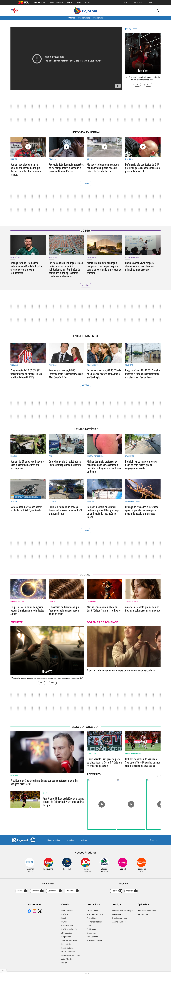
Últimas (71, 18)
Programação (84, 18)
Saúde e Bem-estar (69, 940)
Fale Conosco (92, 936)
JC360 (85, 230)
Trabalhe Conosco (94, 940)
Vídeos (84, 840)
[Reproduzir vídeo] (102, 804)
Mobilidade (66, 944)
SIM (137, 85)
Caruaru (37, 891)
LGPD (89, 925)
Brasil (63, 918)
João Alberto (66, 959)
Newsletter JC (118, 914)
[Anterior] (157, 776)
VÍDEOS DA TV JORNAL (85, 132)
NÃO (148, 85)
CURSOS (69, 2)
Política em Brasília (69, 929)
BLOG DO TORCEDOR (85, 727)
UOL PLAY (77, 2)
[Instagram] (34, 911)
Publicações (92, 929)
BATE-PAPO (138, 2)
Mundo (64, 921)
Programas (98, 18)
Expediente (91, 933)
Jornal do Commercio (147, 910)
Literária (65, 962)
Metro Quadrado (68, 951)
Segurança (66, 936)
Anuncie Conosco (119, 921)
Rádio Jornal (143, 914)
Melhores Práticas (94, 921)
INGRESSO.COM (39, 2)
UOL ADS (86, 2)
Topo (152, 840)
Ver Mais (85, 183)
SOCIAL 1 (86, 575)
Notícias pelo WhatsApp (122, 910)
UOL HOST (51, 2)
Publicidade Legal (119, 918)
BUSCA (126, 2)
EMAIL (150, 2)
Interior (131, 891)
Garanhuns (54, 891)
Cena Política (67, 925)
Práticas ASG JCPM (95, 914)
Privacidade (92, 918)
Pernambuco (66, 910)
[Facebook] (29, 911)
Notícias (70, 840)
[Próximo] (160, 776)
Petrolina (72, 891)
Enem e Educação (69, 948)
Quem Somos (92, 910)
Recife (21, 891)
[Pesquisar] (158, 10)
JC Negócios (66, 933)
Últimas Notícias (53, 840)
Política (64, 914)
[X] (40, 911)
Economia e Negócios (70, 955)
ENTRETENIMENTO (85, 336)
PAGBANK (60, 2)
